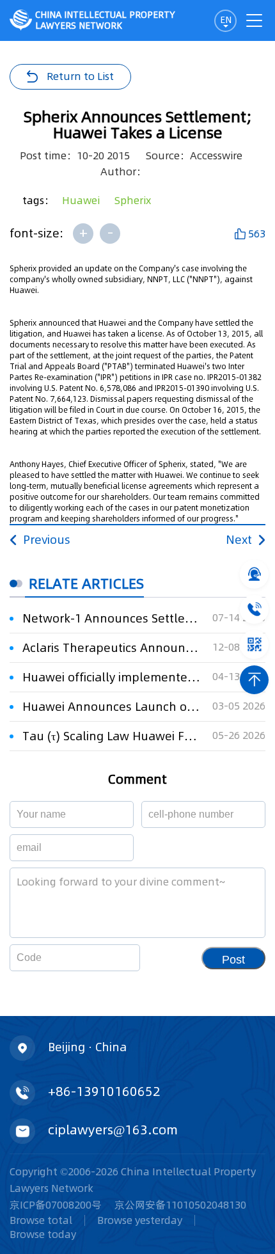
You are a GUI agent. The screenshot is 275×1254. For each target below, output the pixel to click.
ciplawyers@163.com (113, 1130)
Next (239, 540)
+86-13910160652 (104, 1091)
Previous (46, 540)
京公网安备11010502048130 (180, 1205)
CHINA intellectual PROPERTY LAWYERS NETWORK (105, 20)
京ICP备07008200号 (56, 1205)
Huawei (81, 200)
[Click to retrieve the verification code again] (114, 958)
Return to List (80, 76)
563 (256, 233)
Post (233, 959)
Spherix (132, 200)
